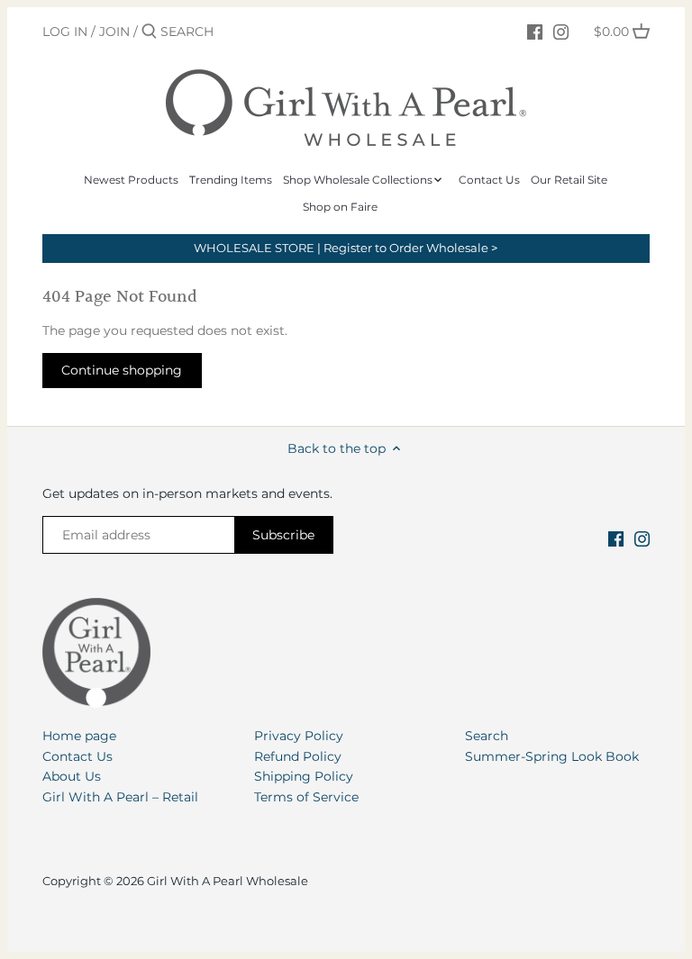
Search (486, 736)
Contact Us (77, 756)
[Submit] (149, 31)
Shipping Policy (303, 776)
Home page (79, 736)
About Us (71, 776)
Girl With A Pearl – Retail (120, 797)
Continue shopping (121, 370)
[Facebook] (534, 31)
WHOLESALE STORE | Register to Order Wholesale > (345, 248)
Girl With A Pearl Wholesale (227, 881)
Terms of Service (306, 797)
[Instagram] (561, 31)
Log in (64, 31)
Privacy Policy (298, 736)
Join (114, 31)
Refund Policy (297, 756)
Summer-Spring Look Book (552, 756)
